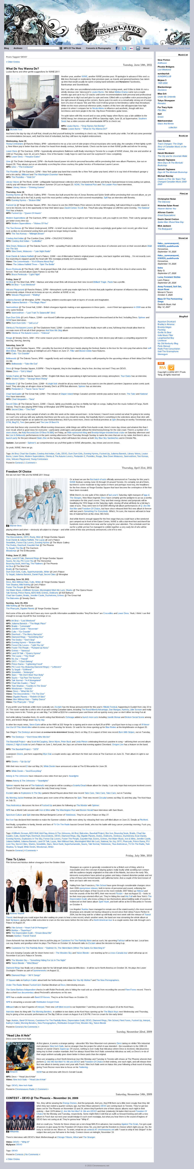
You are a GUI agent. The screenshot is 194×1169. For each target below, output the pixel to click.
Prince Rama (24, 593)
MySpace (15, 920)
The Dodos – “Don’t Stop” (23, 640)
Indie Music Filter (165, 335)
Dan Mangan (115, 709)
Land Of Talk (18, 558)
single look (52, 383)
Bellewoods (11, 358)
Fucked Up (11, 205)
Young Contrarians (14, 144)
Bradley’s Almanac (166, 324)
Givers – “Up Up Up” (21, 761)
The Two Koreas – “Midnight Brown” (28, 233)
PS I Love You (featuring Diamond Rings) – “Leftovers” (37, 667)
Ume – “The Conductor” (23, 167)
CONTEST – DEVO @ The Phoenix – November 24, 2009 (42, 1098)
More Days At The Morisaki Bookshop (170, 164)
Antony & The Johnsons (17, 776)
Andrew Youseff (17, 913)
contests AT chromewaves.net (100, 1129)
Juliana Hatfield (27, 256)
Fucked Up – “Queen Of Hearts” (26, 213)
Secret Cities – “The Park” (24, 409)
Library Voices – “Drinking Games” (29, 187)
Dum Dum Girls (13, 317)
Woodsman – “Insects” (22, 688)
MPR (8, 997)
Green (160, 116)
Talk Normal (11, 593)
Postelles (90, 456)
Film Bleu (162, 110)
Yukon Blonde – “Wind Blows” (25, 963)
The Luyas (40, 540)
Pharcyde (127, 841)
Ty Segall (10, 548)
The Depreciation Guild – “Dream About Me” (32, 933)
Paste (110, 282)
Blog (6, 48)
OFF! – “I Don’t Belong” (22, 661)
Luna (160, 277)
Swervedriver (12, 307)
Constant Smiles (172, 277)
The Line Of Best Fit (49, 422)
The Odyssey (164, 201)
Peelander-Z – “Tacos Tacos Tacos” (28, 389)
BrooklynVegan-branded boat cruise (108, 432)
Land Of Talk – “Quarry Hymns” (26, 653)
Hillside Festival (110, 707)
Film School (101, 885)
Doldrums (53, 593)
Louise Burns (98, 92)
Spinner (141, 317)
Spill (105, 197)
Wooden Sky (86, 1023)
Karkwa (125, 709)
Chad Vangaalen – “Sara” (23, 399)
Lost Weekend (164, 69)
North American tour (103, 920)
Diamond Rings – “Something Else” (28, 637)
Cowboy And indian (45, 453)
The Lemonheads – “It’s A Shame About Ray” (33, 261)
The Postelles (12, 171)
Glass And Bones (166, 123)
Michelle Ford (16, 129)
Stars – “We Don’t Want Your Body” (28, 675)
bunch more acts (90, 717)
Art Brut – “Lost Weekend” (23, 284)
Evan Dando (11, 256)
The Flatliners (37, 563)
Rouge (9, 338)
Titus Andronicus (13, 805)
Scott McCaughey (39, 741)
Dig (78, 836)
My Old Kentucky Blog (168, 343)
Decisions (162, 89)
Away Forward (165, 286)
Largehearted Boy (166, 337)
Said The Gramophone (168, 351)
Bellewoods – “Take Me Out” (25, 364)
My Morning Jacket (15, 798)
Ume (8, 161)
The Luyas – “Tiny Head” (23, 656)
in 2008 (137, 307)
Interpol (40, 1007)
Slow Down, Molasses (16, 246)
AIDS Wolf (35, 593)
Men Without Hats (20, 582)
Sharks (69, 590)
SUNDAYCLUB (164, 76)
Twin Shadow (12, 584)
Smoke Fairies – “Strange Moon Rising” (30, 379)
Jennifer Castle (37, 595)
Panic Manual (164, 345)
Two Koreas (142, 456)
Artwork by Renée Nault (179, 48)
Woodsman (11, 551)
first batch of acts (98, 479)
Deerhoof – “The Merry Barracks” (27, 634)
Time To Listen (15, 859)
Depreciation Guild (76, 1020)
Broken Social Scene (134, 717)
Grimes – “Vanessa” (21, 650)
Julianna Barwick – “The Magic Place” (29, 302)
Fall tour (121, 940)
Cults (8, 348)
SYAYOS (162, 246)
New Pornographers (47, 1023)
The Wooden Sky (64, 953)
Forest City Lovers (25, 542)
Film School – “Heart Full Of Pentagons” (30, 927)
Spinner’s (32, 443)
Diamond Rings (32, 558)
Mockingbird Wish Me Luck (52, 590)
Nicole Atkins (98, 108)
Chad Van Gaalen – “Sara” (24, 683)
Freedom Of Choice (18, 471)
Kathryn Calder (30, 980)
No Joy (16, 561)
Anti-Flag (25, 563)
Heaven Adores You (167, 208)
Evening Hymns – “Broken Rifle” (26, 200)
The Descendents (14, 537)
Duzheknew (50, 595)
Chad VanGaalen (14, 394)
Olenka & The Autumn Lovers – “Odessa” (31, 333)
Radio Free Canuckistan (169, 348)
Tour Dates (126, 376)
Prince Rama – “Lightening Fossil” (27, 664)
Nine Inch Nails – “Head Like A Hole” (29, 1079)
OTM (8, 422)
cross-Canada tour (119, 953)
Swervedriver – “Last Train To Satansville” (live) (33, 313)
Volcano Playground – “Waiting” (26, 295)
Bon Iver (10, 820)
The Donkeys (24, 732)
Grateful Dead (79, 785)
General (19, 463)
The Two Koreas (13, 228)
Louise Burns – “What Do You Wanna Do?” (87, 129)
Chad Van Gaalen (28, 453)
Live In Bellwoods (17, 435)
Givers (20, 754)
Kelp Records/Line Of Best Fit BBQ (38, 432)
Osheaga (70, 717)
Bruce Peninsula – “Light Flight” (26, 274)
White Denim (49, 766)
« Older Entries (13, 62)
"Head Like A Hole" (18, 1035)
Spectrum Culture (14, 815)
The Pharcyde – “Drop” (23, 702)
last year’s (113, 495)
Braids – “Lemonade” (21, 626)
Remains (162, 103)
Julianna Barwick (14, 300)
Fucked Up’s (35, 985)
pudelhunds (173, 246)
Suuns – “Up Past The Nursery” (26, 678)
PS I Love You (27, 561)
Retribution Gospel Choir (47, 1002)
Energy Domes (70, 1103)
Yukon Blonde (82, 953)
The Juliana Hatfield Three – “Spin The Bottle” (34, 264)
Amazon (13, 1072)
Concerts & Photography (98, 48)
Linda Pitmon (82, 741)
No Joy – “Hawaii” (20, 659)
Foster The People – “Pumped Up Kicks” (30, 648)
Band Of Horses (42, 997)
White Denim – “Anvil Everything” (27, 771)
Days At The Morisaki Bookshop (172, 172)
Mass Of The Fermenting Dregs (170, 300)
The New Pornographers (107, 980)
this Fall (128, 896)
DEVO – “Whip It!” (21, 1142)
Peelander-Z (11, 383)
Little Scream (136, 709)
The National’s (37, 785)
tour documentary (25, 992)
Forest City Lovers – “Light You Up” (28, 645)
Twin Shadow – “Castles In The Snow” (29, 686)
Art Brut (9, 282)
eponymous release (88, 888)
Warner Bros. (16, 525)
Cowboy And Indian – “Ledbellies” (27, 241)
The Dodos (11, 545)
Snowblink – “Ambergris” (23, 672)
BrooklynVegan (164, 326)
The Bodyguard (165, 228)
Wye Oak (47, 754)
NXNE (84, 76)
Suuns (9, 561)
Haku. (160, 243)
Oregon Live (118, 744)
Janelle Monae (113, 717)
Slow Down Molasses (113, 456)
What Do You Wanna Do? (22, 68)
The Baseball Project (15, 741)
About (146, 48)
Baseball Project (97, 833)
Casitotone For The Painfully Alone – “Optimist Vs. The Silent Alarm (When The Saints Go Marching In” (58, 948)
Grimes (44, 593)
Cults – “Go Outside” (21, 631)
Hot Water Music (13, 590)
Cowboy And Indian (15, 238)
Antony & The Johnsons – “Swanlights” (31, 781)
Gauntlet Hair (33, 545)
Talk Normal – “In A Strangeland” (26, 680)
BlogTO (15, 422)
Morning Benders (29, 1023)
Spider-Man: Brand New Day (171, 222)
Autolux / (25, 936)
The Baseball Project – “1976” (25, 749)
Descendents (47, 836)
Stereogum (163, 354)
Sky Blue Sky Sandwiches (107, 438)
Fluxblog (161, 329)
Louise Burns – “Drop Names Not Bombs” (86, 126)
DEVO (64, 453)
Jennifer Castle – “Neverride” (25, 629)
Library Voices (12, 182)
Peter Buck (66, 741)
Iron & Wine (44, 810)
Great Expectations (166, 215)
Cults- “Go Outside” (21, 353)
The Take (131, 394)
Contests (19, 1154)
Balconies (84, 833)
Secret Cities (12, 404)
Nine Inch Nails (57, 1046)
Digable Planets (27, 608)
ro (23, 422)
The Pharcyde (12, 608)
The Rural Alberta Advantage (95, 709)
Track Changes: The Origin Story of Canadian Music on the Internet (172, 146)
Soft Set (177, 286)
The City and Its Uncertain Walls (172, 156)
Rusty (32, 537)
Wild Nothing (25, 584)
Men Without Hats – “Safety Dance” (29, 699)
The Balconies (12, 598)
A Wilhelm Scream (30, 590)
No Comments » (31, 1027)
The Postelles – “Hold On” (23, 177)
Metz (38, 537)
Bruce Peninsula (13, 269)
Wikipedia (14, 1131)
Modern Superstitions (16, 218)
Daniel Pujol (37, 574)
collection (173, 127)
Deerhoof (21, 545)
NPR (8, 810)
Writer (46, 572)
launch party (11, 438)
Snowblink (10, 542)
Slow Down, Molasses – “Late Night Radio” (31, 251)
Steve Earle (34, 724)
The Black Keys (111, 1011)
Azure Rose (163, 289)
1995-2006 (162, 83)
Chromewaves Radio (24, 1089)
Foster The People (14, 587)
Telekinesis (70, 815)
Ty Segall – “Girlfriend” (22, 669)
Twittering (83, 1067)
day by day (39, 720)
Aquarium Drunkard (167, 321)
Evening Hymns (13, 195)
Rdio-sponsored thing (77, 432)
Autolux (85, 909)
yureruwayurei (171, 243)
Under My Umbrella (166, 96)
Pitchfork (144, 820)
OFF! (26, 537)
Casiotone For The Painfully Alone (76, 940)
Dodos (99, 836)
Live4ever (162, 340)
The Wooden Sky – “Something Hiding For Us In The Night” (39, 960)
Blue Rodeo (111, 727)
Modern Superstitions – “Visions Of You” (30, 223)
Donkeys (117, 836)
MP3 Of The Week (72, 48)
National (104, 841)
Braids (9, 569)
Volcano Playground (15, 289)
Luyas (53, 841)
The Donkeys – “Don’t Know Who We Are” (31, 737)
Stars (8, 558)
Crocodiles (108, 613)
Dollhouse (162, 62)
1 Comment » (30, 463)
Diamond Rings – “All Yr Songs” (26, 975)
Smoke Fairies (12, 376)
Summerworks (40, 970)
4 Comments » (31, 850)
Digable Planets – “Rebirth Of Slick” (29, 697)
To (21, 422)
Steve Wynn (54, 741)
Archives (18, 48)
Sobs (160, 267)
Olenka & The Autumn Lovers (19, 328)
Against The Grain (129, 1124)
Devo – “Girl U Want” (22, 371)
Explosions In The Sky (31, 793)
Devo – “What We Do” (23, 691)
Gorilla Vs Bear (164, 332)
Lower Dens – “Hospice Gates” (26, 156)
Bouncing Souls (13, 563)
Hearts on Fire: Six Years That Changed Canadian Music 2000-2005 (172, 181)
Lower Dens (11, 151)
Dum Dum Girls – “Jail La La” (25, 323)
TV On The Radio (62, 824)
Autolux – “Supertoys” (21, 930)
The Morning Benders (42, 1011)
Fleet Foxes (130, 989)
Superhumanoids (35, 572)
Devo (8, 368)
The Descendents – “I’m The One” (29, 694)
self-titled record (62, 1007)
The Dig (19, 548)
